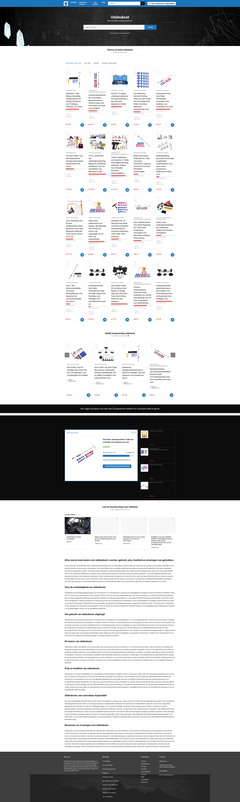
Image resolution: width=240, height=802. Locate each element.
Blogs (103, 2)
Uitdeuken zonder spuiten (109, 788)
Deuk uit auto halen (107, 765)
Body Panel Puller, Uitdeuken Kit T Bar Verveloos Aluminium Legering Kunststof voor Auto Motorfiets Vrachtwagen (142, 164)
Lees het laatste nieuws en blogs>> (120, 33)
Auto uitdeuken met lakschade (110, 781)
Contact (143, 761)
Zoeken (150, 27)
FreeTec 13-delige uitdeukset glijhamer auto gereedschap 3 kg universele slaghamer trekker (119, 98)
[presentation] (67, 355)
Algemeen (69, 541)
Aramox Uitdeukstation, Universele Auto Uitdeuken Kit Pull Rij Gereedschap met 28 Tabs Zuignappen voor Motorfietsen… (142, 295)
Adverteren (144, 782)
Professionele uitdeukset (109, 769)
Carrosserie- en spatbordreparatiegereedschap (159, 449)
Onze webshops (145, 771)
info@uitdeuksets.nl (168, 775)
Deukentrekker (106, 761)
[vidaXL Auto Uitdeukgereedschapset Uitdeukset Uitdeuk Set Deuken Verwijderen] (165, 207)
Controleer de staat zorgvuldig (74, 538)
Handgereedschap (71, 90)
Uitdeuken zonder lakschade (109, 785)
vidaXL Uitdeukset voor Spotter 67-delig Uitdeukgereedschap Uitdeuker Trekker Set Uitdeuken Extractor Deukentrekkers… (120, 165)
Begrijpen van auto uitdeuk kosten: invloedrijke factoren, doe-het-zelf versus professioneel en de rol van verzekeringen (161, 540)
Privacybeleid (145, 779)
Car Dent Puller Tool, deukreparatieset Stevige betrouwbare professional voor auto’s (74, 161)
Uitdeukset (73, 2)
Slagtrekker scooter (107, 777)
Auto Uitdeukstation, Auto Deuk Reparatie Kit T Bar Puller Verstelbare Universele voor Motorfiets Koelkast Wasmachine (142, 230)
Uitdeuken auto (98, 543)
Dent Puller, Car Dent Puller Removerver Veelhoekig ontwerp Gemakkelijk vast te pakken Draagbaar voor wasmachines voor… (78, 372)
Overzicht (144, 769)
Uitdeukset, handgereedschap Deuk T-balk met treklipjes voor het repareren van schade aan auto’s (105, 372)
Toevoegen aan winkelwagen (82, 125)
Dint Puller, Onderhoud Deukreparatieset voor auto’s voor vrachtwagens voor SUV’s (161, 455)
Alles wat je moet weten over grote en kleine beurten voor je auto (105, 539)
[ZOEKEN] (142, 3)
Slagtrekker (105, 773)
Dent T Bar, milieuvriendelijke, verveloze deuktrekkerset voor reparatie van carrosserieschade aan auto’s (74, 293)
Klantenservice (145, 764)
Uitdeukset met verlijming (109, 792)
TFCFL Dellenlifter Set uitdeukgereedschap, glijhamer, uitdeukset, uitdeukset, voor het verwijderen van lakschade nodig (97, 164)
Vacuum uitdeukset (107, 796)
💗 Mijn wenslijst (95, 3)
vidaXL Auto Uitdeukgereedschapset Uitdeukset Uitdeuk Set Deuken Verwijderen (164, 227)
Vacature (143, 774)
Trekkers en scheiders (117, 90)
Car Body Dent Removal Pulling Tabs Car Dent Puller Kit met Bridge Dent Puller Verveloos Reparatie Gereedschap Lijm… (142, 101)
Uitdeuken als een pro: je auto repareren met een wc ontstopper (134, 539)
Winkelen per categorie (83, 3)
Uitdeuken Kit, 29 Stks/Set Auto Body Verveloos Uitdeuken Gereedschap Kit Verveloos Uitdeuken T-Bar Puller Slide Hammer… (119, 229)
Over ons (143, 766)
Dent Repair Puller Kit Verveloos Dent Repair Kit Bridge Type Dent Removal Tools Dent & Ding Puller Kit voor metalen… (119, 293)
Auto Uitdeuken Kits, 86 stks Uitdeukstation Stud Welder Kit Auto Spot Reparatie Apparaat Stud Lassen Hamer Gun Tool (74, 229)
